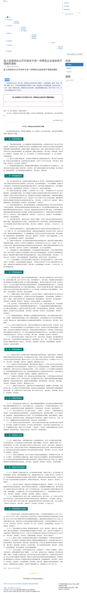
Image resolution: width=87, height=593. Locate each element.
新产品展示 (24, 31)
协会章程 (16, 23)
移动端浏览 (67, 9)
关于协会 (9, 19)
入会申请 (52, 42)
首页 (9, 17)
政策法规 (60, 47)
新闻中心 (9, 33)
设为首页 (66, 3)
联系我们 (9, 51)
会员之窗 (9, 25)
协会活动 (34, 38)
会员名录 (23, 27)
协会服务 (9, 41)
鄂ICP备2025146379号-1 (14, 588)
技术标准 (60, 48)
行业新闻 (34, 35)
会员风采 (23, 29)
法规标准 (9, 45)
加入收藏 (66, 6)
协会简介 (16, 21)
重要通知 (34, 36)
